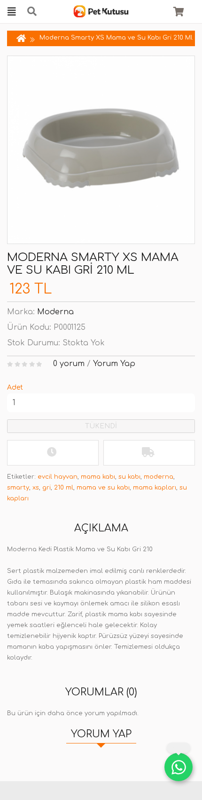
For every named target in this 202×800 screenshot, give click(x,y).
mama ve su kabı (103, 487)
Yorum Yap (114, 363)
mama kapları (154, 487)
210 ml (63, 487)
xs (35, 487)
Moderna (55, 312)
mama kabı (98, 476)
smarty (18, 487)
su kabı (129, 476)
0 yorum (69, 363)
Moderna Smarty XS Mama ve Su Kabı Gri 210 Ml (116, 37)
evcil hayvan (58, 476)
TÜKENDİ (101, 426)
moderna (158, 476)
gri (46, 487)
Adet (15, 387)
